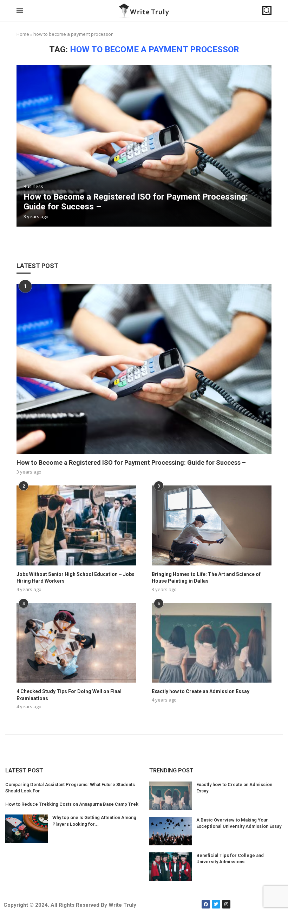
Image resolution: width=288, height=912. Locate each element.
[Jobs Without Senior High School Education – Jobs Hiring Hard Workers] (76, 525)
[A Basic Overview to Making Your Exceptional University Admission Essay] (170, 831)
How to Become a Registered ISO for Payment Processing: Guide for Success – (131, 462)
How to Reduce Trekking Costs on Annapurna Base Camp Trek (71, 804)
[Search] (266, 10)
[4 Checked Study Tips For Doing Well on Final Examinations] (76, 643)
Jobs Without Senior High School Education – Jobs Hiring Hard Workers (76, 577)
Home (23, 34)
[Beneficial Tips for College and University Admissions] (170, 866)
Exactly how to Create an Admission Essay (200, 691)
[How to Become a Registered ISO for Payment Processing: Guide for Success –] (144, 146)
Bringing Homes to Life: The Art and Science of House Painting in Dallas (206, 577)
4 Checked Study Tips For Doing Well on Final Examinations (69, 695)
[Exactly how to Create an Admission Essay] (211, 643)
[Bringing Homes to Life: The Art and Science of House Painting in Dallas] (211, 525)
